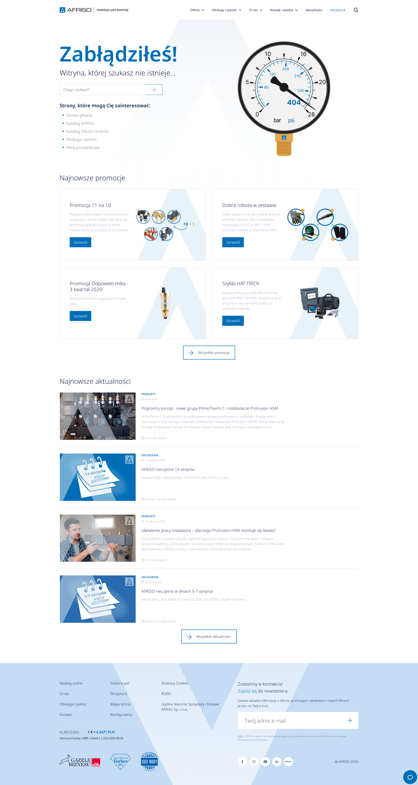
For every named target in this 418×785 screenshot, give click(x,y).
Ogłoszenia (150, 455)
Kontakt (66, 714)
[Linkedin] (276, 761)
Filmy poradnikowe (83, 147)
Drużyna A (337, 10)
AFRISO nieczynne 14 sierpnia (168, 469)
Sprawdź (80, 242)
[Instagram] (253, 761)
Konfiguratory (121, 714)
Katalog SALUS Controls (87, 131)
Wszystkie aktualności (213, 636)
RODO (166, 693)
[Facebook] (242, 761)
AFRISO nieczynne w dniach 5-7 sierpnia (177, 591)
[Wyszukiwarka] (353, 9)
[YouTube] (265, 761)
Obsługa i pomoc (224, 10)
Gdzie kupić (120, 683)
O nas (253, 10)
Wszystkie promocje (213, 352)
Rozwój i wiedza (281, 10)
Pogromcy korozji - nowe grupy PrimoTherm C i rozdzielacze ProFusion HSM (210, 408)
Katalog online (71, 683)
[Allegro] (288, 761)
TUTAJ (240, 736)
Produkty (148, 394)
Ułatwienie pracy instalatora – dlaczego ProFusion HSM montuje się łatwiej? (209, 530)
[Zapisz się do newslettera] (349, 720)
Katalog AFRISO (80, 123)
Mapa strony (121, 704)
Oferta (195, 10)
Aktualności (314, 10)
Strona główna (79, 115)
